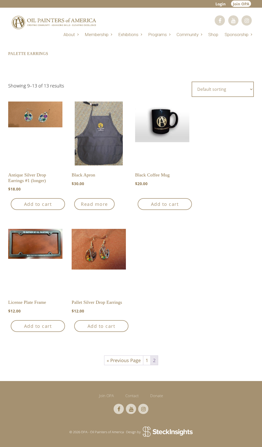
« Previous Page (124, 360)
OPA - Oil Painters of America (53, 22)
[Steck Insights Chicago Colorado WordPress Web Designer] (167, 432)
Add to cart (38, 204)
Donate (156, 395)
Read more (94, 204)
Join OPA (241, 3)
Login (220, 3)
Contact (132, 395)
